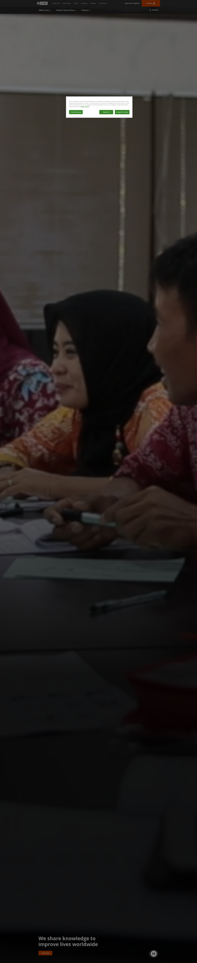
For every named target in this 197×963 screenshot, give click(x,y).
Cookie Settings (76, 112)
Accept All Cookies (122, 112)
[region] (99, 107)
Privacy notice (85, 106)
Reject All (106, 112)
